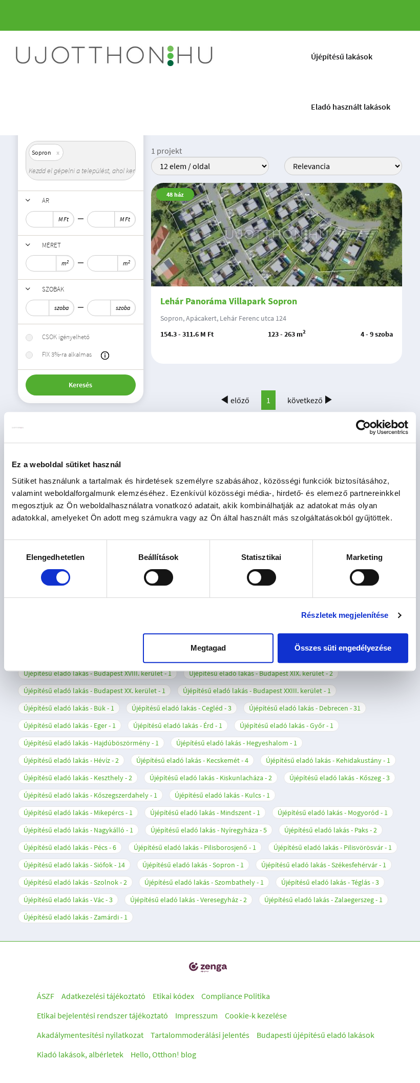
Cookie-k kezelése (256, 1015)
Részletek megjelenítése (344, 615)
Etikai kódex (173, 996)
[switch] (158, 577)
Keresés (80, 384)
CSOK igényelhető (66, 336)
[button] (105, 355)
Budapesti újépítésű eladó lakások (315, 1035)
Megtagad (208, 647)
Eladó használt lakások (350, 106)
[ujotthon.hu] (115, 56)
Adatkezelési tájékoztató (103, 996)
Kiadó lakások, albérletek (80, 1054)
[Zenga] (208, 967)
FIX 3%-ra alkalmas (67, 354)
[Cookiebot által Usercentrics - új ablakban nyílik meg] (363, 427)
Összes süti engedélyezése (343, 647)
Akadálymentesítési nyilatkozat (90, 1035)
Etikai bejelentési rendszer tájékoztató (102, 1015)
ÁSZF (45, 996)
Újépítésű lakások (341, 56)
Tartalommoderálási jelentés (200, 1035)
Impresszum (196, 1015)
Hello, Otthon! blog (163, 1054)
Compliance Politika (235, 996)
